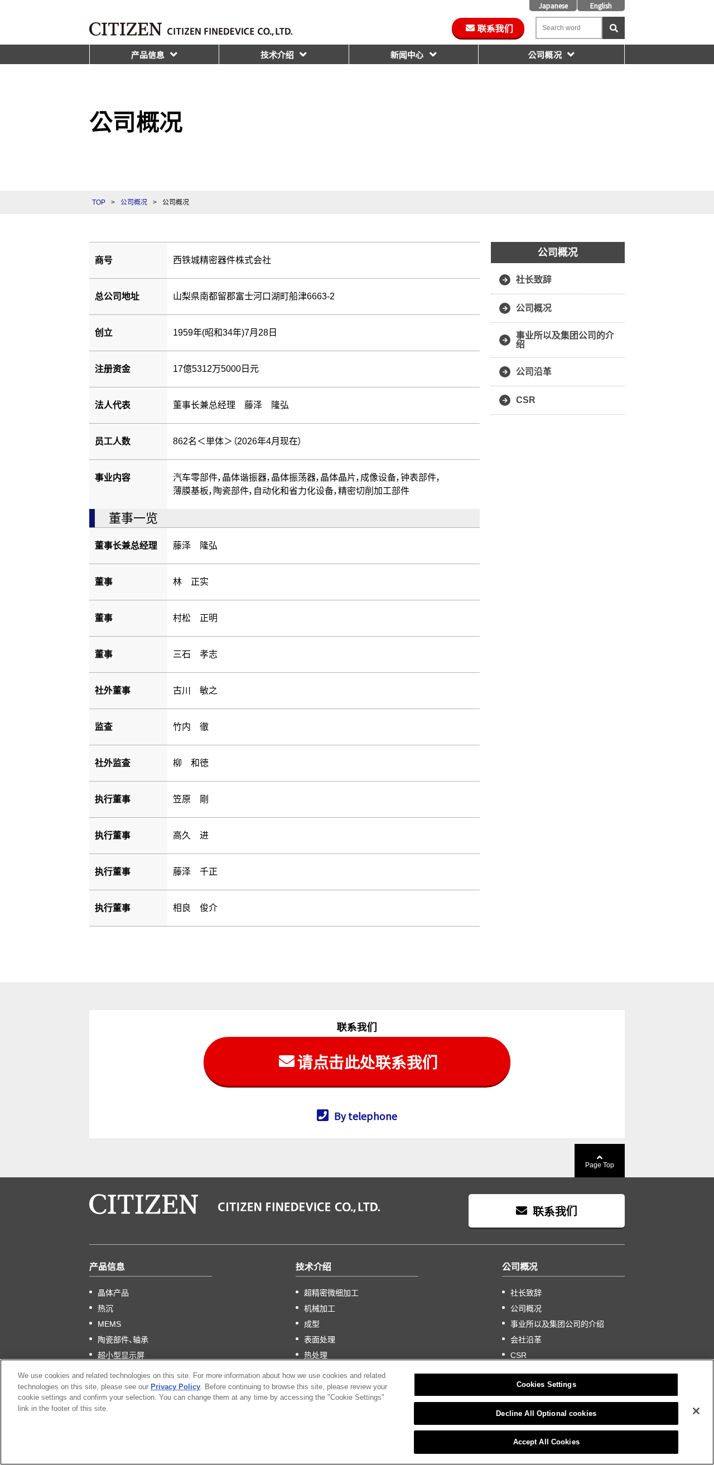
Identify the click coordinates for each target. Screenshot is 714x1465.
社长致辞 (534, 279)
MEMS (109, 1324)
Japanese (553, 5)
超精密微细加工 (331, 1292)
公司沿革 (534, 371)
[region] (357, 1412)
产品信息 (148, 54)
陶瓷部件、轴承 (123, 1339)
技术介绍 (277, 54)
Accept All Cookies (546, 1442)
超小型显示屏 (121, 1355)
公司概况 (545, 54)
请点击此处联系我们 (367, 1061)
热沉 (105, 1308)
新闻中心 (407, 54)
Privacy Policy (175, 1386)
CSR (526, 400)
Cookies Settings (546, 1384)
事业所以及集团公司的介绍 (565, 340)
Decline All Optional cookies (546, 1413)
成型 (312, 1324)
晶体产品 (113, 1292)
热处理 (315, 1355)
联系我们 (495, 28)
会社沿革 (526, 1339)
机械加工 (319, 1308)
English (601, 5)
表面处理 (319, 1339)
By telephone (365, 1115)
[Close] (696, 1411)
